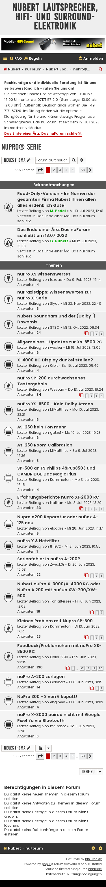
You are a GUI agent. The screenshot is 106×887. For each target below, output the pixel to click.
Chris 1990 (59, 657)
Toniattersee (60, 601)
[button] (40, 170)
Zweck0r (57, 564)
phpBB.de (95, 869)
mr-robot (58, 726)
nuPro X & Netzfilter (38, 541)
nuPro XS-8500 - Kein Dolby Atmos (55, 404)
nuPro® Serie (21, 147)
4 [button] (66, 170)
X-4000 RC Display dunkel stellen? (55, 360)
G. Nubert (59, 241)
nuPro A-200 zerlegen (41, 676)
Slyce (54, 303)
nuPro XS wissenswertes (44, 274)
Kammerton (60, 479)
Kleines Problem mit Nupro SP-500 (55, 621)
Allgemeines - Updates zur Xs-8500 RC (59, 342)
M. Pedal (58, 210)
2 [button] (54, 170)
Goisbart (57, 682)
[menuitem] (15, 59)
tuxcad (56, 279)
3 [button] (60, 170)
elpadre (56, 528)
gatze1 (55, 432)
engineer (57, 702)
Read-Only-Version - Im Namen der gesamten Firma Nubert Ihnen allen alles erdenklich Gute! (56, 199)
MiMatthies (59, 409)
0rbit (54, 365)
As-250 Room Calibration (44, 445)
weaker (56, 347)
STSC (54, 327)
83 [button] (83, 170)
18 (88, 668)
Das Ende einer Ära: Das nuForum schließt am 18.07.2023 (53, 232)
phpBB (46, 864)
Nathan (56, 502)
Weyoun (57, 389)
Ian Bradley (93, 859)
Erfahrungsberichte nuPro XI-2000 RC (58, 497)
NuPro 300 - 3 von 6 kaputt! (47, 696)
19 (94, 668)
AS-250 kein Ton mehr (41, 427)
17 (82, 668)
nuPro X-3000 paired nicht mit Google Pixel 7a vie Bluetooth (59, 717)
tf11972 (55, 546)
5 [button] (72, 170)
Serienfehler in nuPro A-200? (48, 559)
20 (100, 668)
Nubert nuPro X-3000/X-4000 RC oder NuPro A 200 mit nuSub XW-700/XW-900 (58, 590)
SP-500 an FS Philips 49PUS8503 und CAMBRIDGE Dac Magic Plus (56, 471)
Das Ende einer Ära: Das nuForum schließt (43, 133)
